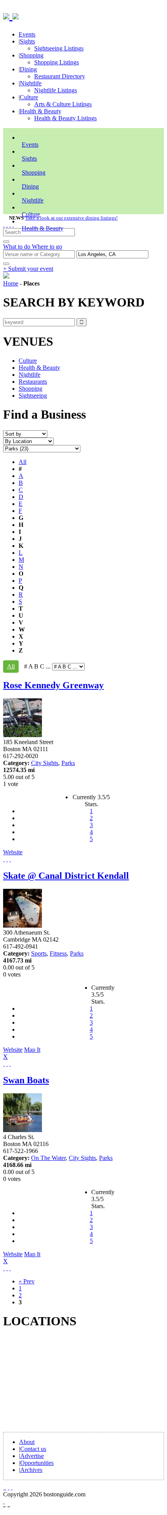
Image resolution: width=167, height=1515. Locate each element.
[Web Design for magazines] (4, 1501)
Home (10, 283)
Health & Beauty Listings (65, 118)
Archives (31, 1470)
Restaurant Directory (59, 76)
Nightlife (31, 83)
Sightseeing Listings (59, 48)
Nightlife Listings (55, 90)
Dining (28, 69)
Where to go (47, 246)
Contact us (33, 1449)
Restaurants (33, 381)
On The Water (48, 1158)
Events (27, 34)
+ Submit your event (28, 268)
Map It (21, 1053)
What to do (17, 246)
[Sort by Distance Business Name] (25, 433)
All (22, 462)
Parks (68, 763)
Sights (27, 41)
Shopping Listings (56, 62)
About (27, 1442)
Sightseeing (33, 395)
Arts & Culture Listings (63, 104)
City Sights (44, 763)
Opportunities (37, 1463)
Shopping (31, 55)
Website (13, 852)
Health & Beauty (40, 111)
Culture (29, 97)
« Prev (27, 1281)
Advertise (32, 1456)
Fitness (58, 953)
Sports (39, 953)
